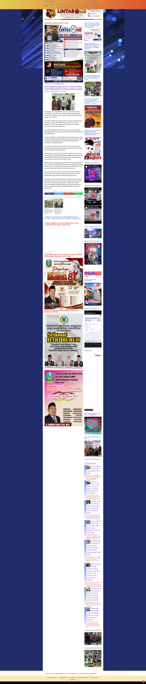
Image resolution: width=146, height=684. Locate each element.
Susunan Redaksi (52, 677)
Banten (51, 7)
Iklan (56, 4)
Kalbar (63, 7)
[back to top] (143, 682)
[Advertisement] (93, 367)
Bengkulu (74, 7)
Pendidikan (88, 7)
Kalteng (57, 7)
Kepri (68, 7)
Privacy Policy (94, 677)
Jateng (73, 4)
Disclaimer (73, 679)
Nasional (80, 7)
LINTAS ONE (49, 2)
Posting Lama (80, 252)
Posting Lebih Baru (48, 252)
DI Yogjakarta (85, 4)
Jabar (78, 4)
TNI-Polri (62, 4)
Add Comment (64, 91)
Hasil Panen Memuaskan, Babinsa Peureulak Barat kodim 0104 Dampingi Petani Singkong (48, 211)
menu (94, 7)
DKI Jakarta (94, 4)
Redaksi (51, 4)
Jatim (68, 4)
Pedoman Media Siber (82, 677)
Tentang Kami (63, 677)
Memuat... (87, 269)
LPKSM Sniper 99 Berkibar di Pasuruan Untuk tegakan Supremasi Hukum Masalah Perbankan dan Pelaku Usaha (93, 547)
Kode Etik (71, 677)
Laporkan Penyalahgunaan (92, 459)
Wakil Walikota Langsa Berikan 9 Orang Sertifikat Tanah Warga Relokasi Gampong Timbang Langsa (58, 211)
